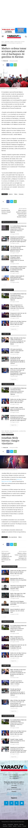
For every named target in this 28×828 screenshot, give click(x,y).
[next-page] (5, 285)
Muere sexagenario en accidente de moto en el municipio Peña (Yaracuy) (17, 306)
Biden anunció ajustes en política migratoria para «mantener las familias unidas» (21, 213)
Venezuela (7, 41)
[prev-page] (3, 285)
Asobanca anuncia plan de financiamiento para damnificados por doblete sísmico (17, 278)
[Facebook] (8, 64)
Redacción (5, 60)
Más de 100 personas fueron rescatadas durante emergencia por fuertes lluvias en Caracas (17, 249)
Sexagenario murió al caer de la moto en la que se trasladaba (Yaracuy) (18, 314)
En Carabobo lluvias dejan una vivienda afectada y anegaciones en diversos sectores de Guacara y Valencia (18, 229)
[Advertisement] (14, 14)
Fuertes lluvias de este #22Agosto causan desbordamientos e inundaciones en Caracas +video (17, 259)
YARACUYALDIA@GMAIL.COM (14, 794)
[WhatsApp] (15, 64)
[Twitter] (11, 64)
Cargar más (13, 329)
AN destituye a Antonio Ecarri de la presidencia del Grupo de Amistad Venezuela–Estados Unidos (18, 269)
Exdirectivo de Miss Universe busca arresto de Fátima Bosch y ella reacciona (18, 323)
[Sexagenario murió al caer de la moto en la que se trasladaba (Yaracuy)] (5, 315)
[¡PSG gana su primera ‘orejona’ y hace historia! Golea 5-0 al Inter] (5, 351)
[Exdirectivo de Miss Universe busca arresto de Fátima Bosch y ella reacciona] (5, 323)
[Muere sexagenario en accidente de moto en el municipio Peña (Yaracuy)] (5, 306)
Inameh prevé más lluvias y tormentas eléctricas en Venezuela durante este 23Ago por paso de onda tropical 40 (18, 239)
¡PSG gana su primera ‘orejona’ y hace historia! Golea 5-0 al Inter (16, 350)
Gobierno (11, 194)
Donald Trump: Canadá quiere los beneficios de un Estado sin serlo (17, 409)
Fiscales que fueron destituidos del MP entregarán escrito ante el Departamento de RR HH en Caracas (17, 360)
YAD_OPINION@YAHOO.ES (14, 793)
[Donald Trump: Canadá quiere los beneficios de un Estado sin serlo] (5, 409)
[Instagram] (11, 803)
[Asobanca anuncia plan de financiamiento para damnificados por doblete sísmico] (5, 277)
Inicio (3, 41)
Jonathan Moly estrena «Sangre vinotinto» (6, 211)
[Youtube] (22, 803)
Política (15, 194)
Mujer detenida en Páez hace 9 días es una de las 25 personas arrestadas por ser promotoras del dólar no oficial (18, 341)
